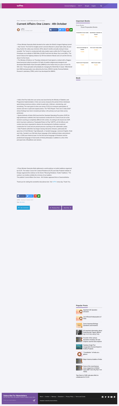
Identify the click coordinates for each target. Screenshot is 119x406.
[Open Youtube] (111, 397)
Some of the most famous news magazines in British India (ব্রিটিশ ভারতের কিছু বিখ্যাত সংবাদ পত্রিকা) (92, 368)
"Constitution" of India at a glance (91, 353)
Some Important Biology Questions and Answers (90, 324)
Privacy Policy (69, 396)
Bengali (87, 6)
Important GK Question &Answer (90, 310)
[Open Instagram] (109, 397)
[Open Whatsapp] (114, 397)
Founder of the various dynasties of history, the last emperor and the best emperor (92, 339)
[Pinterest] (67, 29)
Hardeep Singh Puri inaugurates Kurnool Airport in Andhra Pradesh (92, 347)
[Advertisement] (48, 14)
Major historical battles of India (92, 359)
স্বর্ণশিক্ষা (54, 182)
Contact (47, 396)
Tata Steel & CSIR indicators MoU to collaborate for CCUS (87, 376)
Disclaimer (61, 396)
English (94, 6)
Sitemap (53, 396)
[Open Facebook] (103, 397)
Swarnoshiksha (53, 400)
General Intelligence (70, 6)
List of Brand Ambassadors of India (92, 317)
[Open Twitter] (106, 397)
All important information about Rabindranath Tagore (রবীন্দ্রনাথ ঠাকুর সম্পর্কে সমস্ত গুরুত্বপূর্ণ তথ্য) (92, 332)
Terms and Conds (80, 396)
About (41, 396)
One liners (22, 202)
